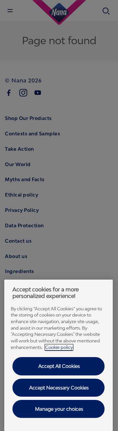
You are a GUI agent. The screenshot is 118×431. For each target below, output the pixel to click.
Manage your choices (59, 409)
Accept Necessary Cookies (59, 387)
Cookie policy (59, 347)
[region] (58, 355)
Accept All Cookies (59, 366)
